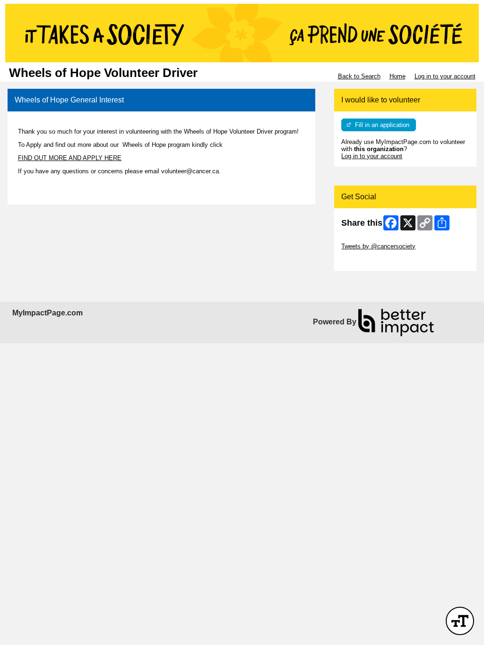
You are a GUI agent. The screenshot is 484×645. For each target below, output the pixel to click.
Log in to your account (445, 76)
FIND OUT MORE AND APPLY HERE (69, 157)
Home (397, 76)
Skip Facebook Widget (372, 260)
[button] (460, 621)
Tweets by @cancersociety (378, 246)
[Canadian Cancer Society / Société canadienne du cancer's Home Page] (242, 33)
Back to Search (359, 76)
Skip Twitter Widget (367, 239)
